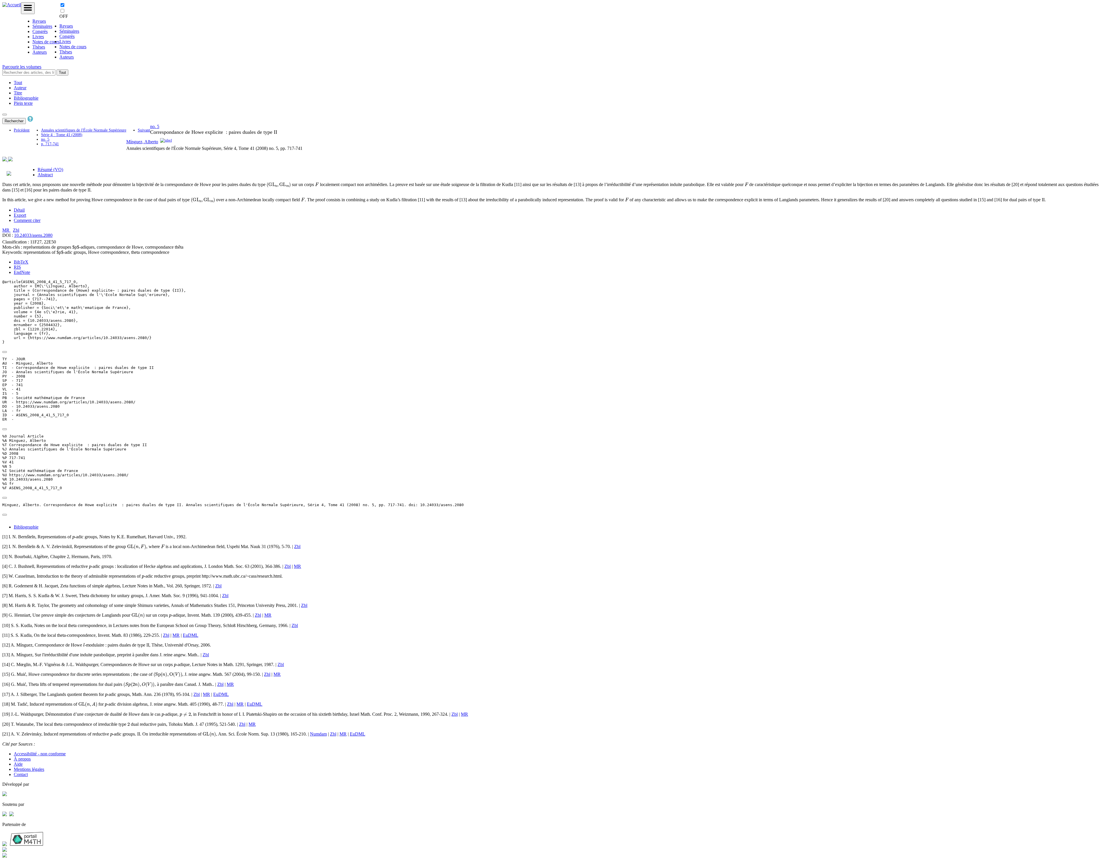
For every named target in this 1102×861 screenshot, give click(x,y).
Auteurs (39, 52)
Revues (39, 21)
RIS (17, 267)
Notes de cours (45, 41)
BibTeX (21, 262)
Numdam (318, 734)
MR (6, 230)
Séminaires (42, 26)
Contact (21, 774)
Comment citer (27, 220)
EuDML (190, 635)
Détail (19, 210)
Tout (62, 72)
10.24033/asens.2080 (33, 235)
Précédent (22, 130)
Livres (38, 36)
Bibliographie (26, 98)
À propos (22, 758)
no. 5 (45, 139)
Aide (18, 764)
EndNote (22, 272)
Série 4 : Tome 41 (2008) (61, 135)
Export (20, 215)
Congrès (40, 31)
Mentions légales (29, 769)
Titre (18, 92)
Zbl (16, 230)
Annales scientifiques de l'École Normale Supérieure (83, 130)
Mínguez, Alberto (142, 141)
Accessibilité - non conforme (40, 753)
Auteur (20, 87)
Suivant (144, 130)
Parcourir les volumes (21, 66)
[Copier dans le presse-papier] (4, 352)
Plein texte (23, 103)
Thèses (38, 46)
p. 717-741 (50, 144)
